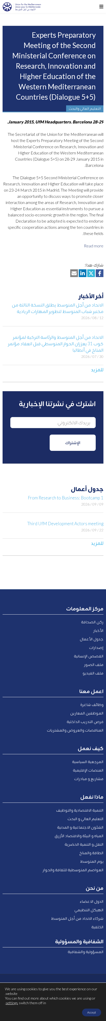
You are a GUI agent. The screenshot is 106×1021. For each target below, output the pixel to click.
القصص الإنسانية (88, 656)
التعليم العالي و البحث (85, 818)
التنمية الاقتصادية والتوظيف (79, 810)
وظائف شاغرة (91, 704)
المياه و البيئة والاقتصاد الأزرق (79, 835)
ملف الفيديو (93, 673)
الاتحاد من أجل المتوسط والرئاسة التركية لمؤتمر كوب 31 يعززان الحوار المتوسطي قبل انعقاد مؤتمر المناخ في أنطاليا (55, 343)
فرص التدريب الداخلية (85, 721)
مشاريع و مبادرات (88, 778)
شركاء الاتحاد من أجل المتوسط (77, 918)
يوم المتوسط (91, 861)
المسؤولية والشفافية (85, 951)
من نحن (94, 888)
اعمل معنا (91, 691)
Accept (91, 1012)
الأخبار (98, 630)
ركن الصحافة (92, 621)
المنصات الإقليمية (88, 770)
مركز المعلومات (84, 608)
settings (12, 1003)
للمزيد (97, 369)
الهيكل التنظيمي (88, 909)
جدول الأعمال (91, 639)
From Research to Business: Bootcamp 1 (65, 497)
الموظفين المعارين (86, 713)
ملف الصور (93, 664)
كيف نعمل (90, 748)
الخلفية (97, 926)
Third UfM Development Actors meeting (65, 523)
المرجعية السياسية (87, 761)
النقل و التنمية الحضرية (84, 844)
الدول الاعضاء (91, 901)
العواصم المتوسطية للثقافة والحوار (73, 869)
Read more (93, 245)
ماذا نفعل (91, 797)
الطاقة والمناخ (91, 852)
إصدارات (96, 647)
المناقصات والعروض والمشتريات (75, 730)
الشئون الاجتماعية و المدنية (80, 827)
